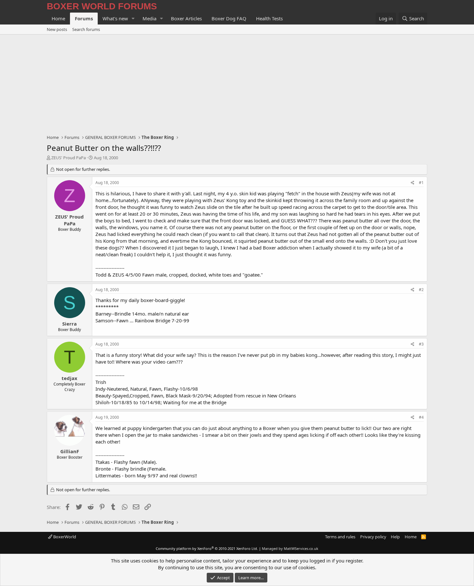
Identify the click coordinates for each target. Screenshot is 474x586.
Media (149, 18)
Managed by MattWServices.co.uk (290, 548)
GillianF (69, 451)
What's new (115, 18)
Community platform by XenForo (207, 548)
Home (58, 18)
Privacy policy (373, 537)
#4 (421, 417)
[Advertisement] (237, 83)
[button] (133, 18)
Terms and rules (340, 537)
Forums (84, 18)
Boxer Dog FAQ (229, 18)
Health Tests (269, 18)
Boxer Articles (186, 18)
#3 (421, 344)
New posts (57, 29)
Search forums (86, 29)
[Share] (413, 183)
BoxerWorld (64, 537)
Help (395, 537)
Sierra (69, 323)
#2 (421, 289)
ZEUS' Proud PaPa (68, 158)
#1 (421, 182)
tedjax (69, 378)
